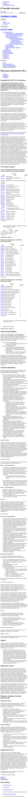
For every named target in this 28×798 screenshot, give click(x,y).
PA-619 (2, 314)
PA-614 (2, 306)
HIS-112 (3, 199)
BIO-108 (2, 194)
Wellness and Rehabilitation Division (16, 44)
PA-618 (2, 312)
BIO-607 (2, 246)
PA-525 (2, 272)
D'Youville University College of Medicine (14, 33)
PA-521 (2, 266)
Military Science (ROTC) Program (13, 47)
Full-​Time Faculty (6, 51)
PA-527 (2, 275)
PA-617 (2, 310)
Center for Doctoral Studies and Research (14, 34)
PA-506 (2, 251)
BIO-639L (3, 249)
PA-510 (2, 255)
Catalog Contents (6, 23)
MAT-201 (3, 200)
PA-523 (2, 269)
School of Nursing (9, 45)
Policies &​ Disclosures (7, 52)
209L (4, 209)
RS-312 (3, 219)
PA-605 (2, 296)
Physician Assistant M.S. (16, 42)
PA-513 (2, 289)
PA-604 (2, 295)
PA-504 (2, 287)
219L (4, 206)
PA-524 (2, 271)
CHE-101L (3, 186)
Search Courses (6, 55)
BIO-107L (3, 192)
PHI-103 (2, 178)
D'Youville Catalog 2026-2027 (9, 794)
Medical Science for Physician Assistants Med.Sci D (17, 40)
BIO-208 (2, 202)
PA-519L (3, 264)
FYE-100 (3, 176)
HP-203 (2, 211)
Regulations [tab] (5, 76)
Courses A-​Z (5, 54)
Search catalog (4, 12)
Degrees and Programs (7, 32)
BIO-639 (2, 248)
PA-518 (2, 259)
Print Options (3, 60)
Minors (7, 48)
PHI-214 (2, 214)
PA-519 (2, 262)
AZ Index (5, 2)
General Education (7, 49)
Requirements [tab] (6, 75)
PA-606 (2, 298)
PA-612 (2, 302)
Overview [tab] (5, 73)
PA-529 (2, 292)
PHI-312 (2, 217)
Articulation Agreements (8, 53)
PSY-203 (2, 212)
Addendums (5, 57)
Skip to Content (6, 1)
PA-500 (2, 286)
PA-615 (2, 307)
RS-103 (3, 180)
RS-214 (3, 216)
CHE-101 (3, 184)
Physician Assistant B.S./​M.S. (17, 41)
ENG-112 (3, 197)
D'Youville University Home (9, 5)
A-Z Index (5, 24)
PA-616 (2, 309)
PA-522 (2, 268)
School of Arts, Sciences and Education (14, 35)
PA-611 (2, 301)
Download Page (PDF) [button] (8, 789)
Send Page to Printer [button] (7, 785)
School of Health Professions (12, 36)
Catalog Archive (6, 58)
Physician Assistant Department (14, 38)
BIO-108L (3, 196)
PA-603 (2, 294)
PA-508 (2, 253)
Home (4, 21)
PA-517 (2, 258)
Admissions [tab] (5, 77)
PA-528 (2, 291)
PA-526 (2, 274)
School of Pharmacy (10, 46)
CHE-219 (3, 204)
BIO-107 (2, 190)
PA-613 (2, 304)
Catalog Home (6, 4)
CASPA (7, 730)
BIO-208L (3, 203)
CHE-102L (3, 189)
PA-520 (2, 265)
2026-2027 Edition (7, 29)
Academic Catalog (9, 16)
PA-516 (2, 256)
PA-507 (2, 252)
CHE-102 (3, 187)
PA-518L (3, 261)
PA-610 (2, 299)
